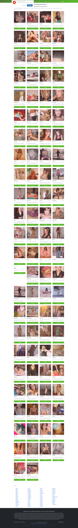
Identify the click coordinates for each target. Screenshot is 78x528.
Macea (29, 504)
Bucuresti (35, 1)
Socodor (53, 492)
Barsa (17, 492)
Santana (41, 497)
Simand (53, 488)
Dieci (29, 489)
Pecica (41, 492)
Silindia (41, 506)
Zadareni (53, 501)
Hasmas (29, 498)
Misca (29, 505)
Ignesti (29, 499)
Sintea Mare (54, 489)
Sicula (41, 505)
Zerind (53, 503)
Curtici (17, 506)
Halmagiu (29, 497)
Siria (53, 490)
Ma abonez (30, 5)
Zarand (53, 502)
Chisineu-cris (18, 502)
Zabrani (53, 500)
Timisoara (39, 1)
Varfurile (53, 497)
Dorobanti (29, 490)
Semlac (41, 503)
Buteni (17, 498)
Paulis (41, 491)
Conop (17, 503)
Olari (41, 489)
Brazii (17, 497)
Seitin (41, 501)
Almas (17, 488)
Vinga (53, 498)
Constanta (46, 1)
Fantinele (29, 491)
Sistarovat (54, 491)
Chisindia (17, 501)
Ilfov (53, 1)
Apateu (17, 489)
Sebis (41, 499)
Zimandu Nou (54, 504)
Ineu (28, 500)
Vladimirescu (54, 499)
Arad (16, 490)
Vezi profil (19, 28)
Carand (17, 499)
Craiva (17, 505)
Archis (17, 491)
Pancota (41, 490)
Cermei (17, 500)
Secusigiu (41, 500)
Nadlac (41, 488)
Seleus (41, 502)
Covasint (17, 504)
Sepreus (41, 504)
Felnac (29, 492)
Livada (29, 503)
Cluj (42, 1)
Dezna (29, 488)
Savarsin (41, 498)
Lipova (29, 502)
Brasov (50, 1)
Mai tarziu (24, 5)
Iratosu (29, 501)
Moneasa (29, 506)
